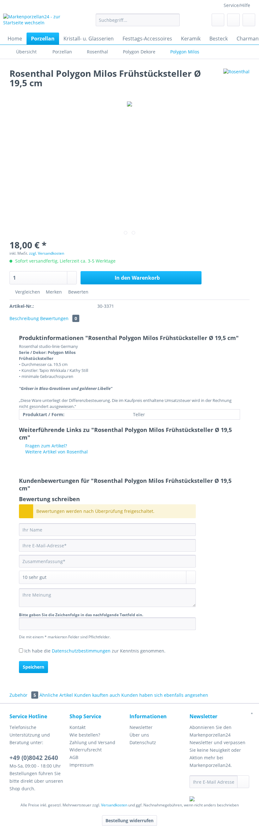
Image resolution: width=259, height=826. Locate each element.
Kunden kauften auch (97, 695)
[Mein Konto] (233, 20)
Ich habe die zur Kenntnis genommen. (95, 651)
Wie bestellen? (84, 735)
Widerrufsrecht (85, 750)
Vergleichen (27, 292)
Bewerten (77, 292)
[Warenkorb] (249, 20)
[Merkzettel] (218, 20)
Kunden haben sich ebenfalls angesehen (164, 695)
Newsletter (141, 727)
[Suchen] (174, 20)
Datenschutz (143, 742)
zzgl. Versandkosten (46, 253)
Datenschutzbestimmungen (81, 651)
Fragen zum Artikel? (45, 446)
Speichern (33, 667)
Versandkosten (114, 805)
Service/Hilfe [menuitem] (236, 5)
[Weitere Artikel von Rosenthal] (236, 80)
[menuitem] (138, 23)
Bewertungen (58, 318)
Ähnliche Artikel (56, 695)
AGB (73, 757)
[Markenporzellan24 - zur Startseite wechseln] (39, 21)
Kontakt (77, 727)
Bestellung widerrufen (129, 820)
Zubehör (22, 695)
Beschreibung (24, 318)
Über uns (139, 735)
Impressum (81, 765)
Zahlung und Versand (92, 742)
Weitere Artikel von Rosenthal (56, 452)
